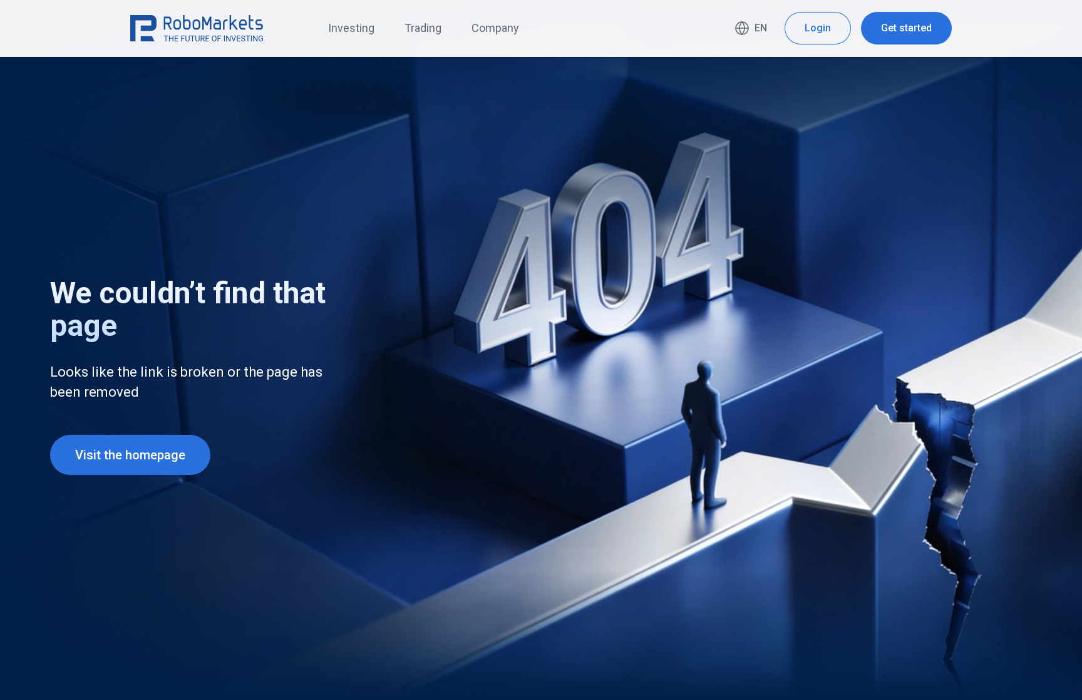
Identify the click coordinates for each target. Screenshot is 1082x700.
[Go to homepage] (196, 28)
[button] (751, 28)
